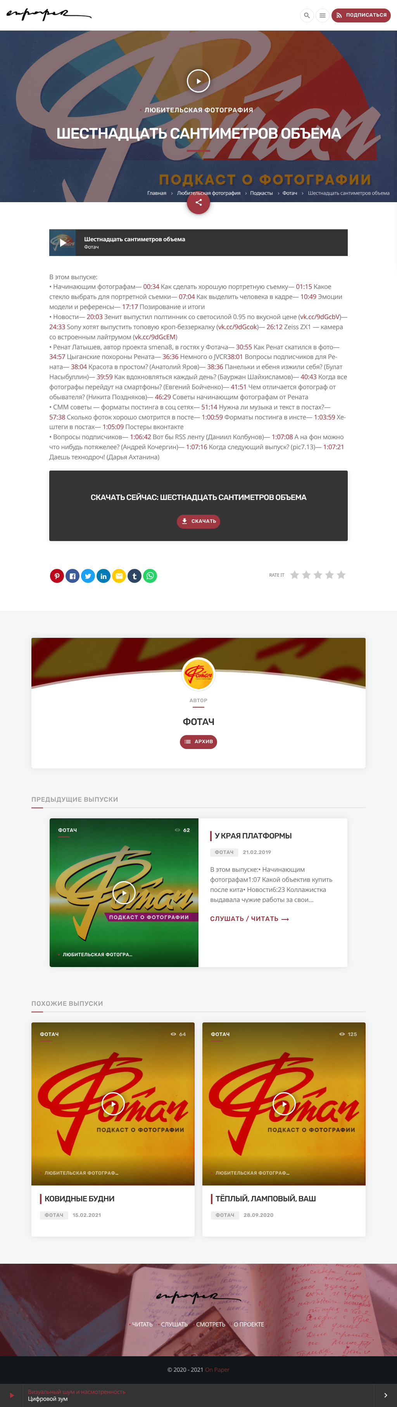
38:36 (215, 366)
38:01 (235, 356)
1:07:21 (333, 446)
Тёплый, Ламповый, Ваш (266, 1199)
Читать (142, 1324)
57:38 (57, 416)
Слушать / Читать (250, 919)
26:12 (275, 326)
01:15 (304, 286)
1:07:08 (282, 436)
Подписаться (361, 15)
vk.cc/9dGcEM (155, 336)
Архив (198, 742)
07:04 (187, 296)
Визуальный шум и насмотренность (77, 1392)
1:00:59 (212, 416)
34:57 (57, 356)
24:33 (57, 326)
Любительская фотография (208, 192)
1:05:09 (113, 426)
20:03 (95, 316)
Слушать (174, 1324)
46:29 (163, 396)
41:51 (239, 386)
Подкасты (261, 192)
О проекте (249, 1324)
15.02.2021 (86, 1215)
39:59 (104, 376)
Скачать (198, 521)
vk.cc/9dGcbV (319, 316)
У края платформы (253, 836)
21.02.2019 (257, 853)
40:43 (308, 376)
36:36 (170, 356)
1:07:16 (196, 446)
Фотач (290, 192)
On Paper (217, 1370)
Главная (156, 192)
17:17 (130, 306)
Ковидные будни (79, 1199)
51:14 (209, 406)
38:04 (79, 366)
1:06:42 (140, 436)
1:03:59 (324, 416)
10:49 (308, 296)
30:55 (244, 346)
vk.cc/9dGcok (237, 326)
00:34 (151, 286)
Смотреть (210, 1324)
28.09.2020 (258, 1215)
